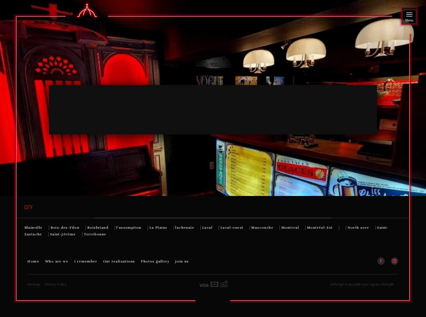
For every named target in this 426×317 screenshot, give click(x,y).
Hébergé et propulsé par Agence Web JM (362, 284)
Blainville (33, 228)
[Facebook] (383, 259)
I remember (85, 261)
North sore (358, 228)
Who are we (56, 261)
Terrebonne (95, 234)
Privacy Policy (56, 284)
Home (33, 261)
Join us (182, 261)
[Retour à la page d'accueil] (87, 10)
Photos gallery (155, 261)
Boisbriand (97, 228)
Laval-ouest (231, 228)
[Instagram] (394, 259)
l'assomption (129, 228)
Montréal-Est (320, 228)
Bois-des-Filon (65, 228)
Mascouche (262, 228)
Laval (207, 228)
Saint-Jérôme (63, 234)
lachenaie (184, 228)
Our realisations (119, 261)
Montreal (290, 228)
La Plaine (158, 228)
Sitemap (33, 284)
